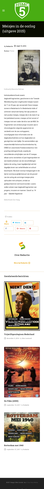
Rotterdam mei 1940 (13, 445)
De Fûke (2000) (11, 401)
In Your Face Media (32, 482)
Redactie (9, 46)
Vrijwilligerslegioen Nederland (19, 334)
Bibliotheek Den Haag (12, 200)
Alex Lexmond (27, 338)
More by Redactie (21, 263)
